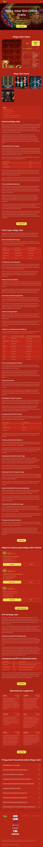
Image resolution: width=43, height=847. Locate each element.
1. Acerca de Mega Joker (7, 109)
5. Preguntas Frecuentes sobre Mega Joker (11, 117)
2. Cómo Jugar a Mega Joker (8, 111)
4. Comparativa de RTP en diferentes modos (11, 115)
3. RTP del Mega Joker (7, 113)
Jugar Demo (27, 43)
